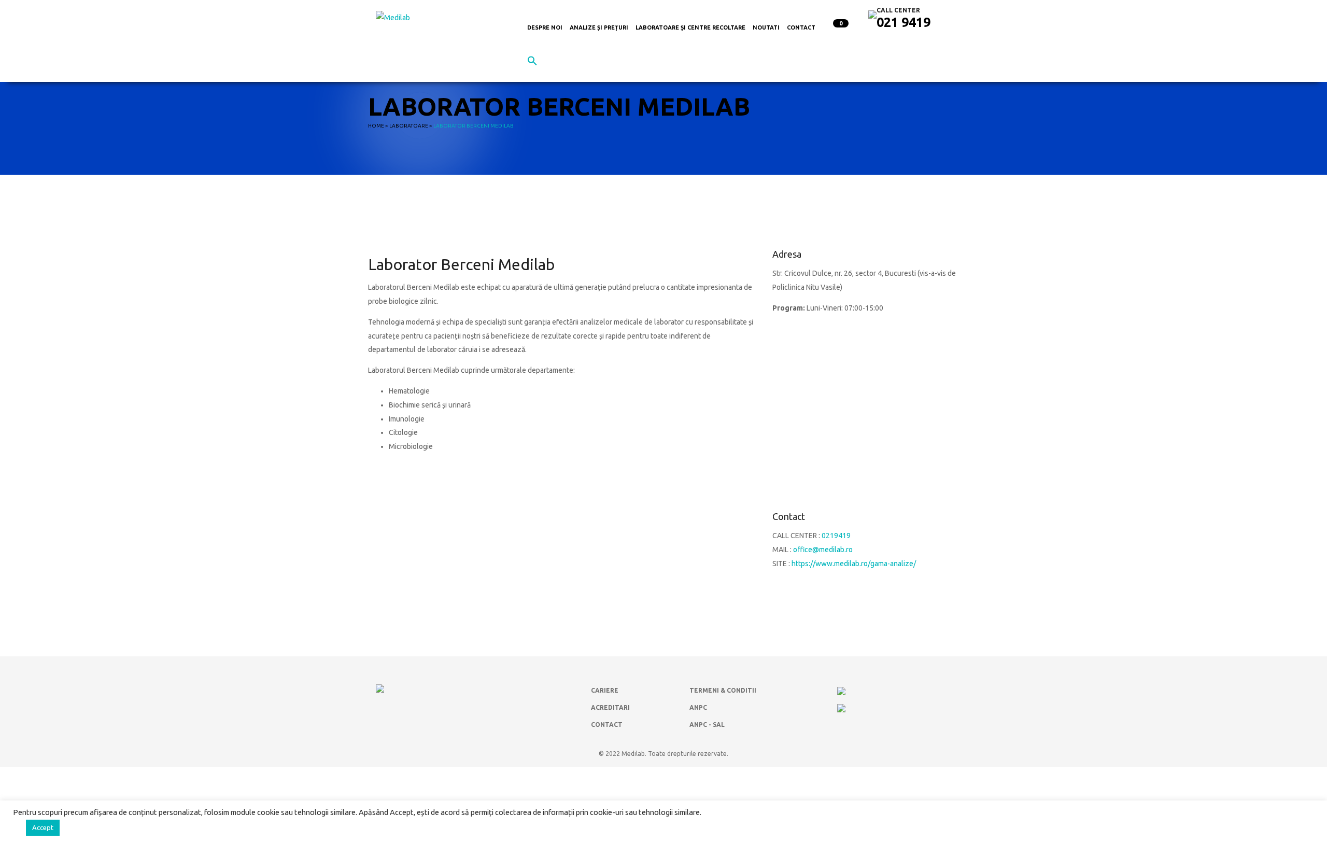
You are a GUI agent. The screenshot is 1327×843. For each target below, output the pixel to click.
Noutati (766, 27)
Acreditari (610, 707)
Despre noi (544, 27)
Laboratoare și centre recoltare (690, 27)
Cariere (604, 690)
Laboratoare (408, 126)
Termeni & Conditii (722, 690)
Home (376, 126)
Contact (801, 27)
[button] (532, 63)
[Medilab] (393, 17)
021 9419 (903, 22)
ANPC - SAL (707, 724)
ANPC (698, 707)
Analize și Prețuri (599, 27)
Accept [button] (42, 827)
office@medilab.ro (823, 549)
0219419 (836, 535)
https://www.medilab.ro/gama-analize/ (854, 563)
